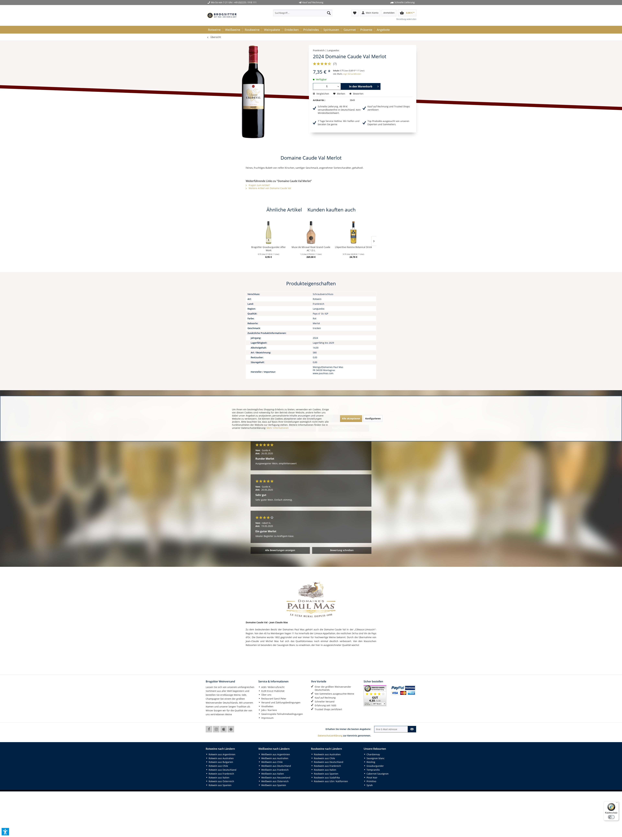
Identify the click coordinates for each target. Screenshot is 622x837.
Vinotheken (267, 706)
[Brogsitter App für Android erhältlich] (231, 729)
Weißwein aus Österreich (275, 781)
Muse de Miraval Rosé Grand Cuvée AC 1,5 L (311, 249)
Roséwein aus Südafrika (326, 777)
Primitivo (371, 781)
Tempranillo (373, 769)
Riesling (370, 762)
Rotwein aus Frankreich (221, 773)
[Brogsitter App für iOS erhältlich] (223, 729)
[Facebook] (209, 729)
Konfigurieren (373, 418)
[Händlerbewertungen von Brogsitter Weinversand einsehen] (376, 695)
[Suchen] (328, 13)
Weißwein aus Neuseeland (275, 777)
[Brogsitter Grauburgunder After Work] (268, 232)
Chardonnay (373, 754)
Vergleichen (322, 93)
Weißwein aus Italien (272, 773)
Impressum (267, 717)
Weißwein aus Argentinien (275, 754)
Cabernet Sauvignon (377, 773)
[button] (5, 831)
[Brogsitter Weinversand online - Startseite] (221, 15)
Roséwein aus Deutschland (328, 762)
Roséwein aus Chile (324, 758)
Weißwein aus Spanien (273, 785)
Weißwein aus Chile (272, 762)
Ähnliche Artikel (284, 209)
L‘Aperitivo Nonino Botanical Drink (353, 247)
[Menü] (617, 803)
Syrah (369, 785)
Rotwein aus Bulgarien (220, 762)
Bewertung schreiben (342, 550)
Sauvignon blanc (375, 758)
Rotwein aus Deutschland (222, 769)
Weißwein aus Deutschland (276, 765)
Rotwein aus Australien (221, 758)
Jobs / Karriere (269, 710)
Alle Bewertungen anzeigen (280, 550)
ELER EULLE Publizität (272, 690)
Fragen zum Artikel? (259, 185)
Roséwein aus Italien (324, 769)
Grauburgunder (375, 765)
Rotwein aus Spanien (219, 785)
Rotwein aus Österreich (221, 781)
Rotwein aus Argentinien (221, 754)
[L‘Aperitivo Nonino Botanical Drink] (353, 232)
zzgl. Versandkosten (352, 73)
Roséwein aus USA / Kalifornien (330, 781)
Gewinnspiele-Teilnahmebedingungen (282, 714)
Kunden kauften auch (331, 209)
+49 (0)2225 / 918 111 (245, 2)
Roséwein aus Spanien (325, 773)
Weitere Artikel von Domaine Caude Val (269, 188)
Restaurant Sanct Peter (273, 698)
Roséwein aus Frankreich (327, 765)
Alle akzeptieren (351, 418)
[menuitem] (302, 13)
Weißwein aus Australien (274, 758)
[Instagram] (216, 729)
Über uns (266, 694)
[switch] (611, 817)
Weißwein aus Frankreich (275, 769)
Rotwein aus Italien (218, 777)
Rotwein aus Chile (218, 765)
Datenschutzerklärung (330, 735)
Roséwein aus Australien (327, 754)
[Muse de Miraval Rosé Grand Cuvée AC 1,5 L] (311, 232)
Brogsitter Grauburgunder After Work (268, 249)
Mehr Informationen (278, 427)
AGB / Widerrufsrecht (272, 687)
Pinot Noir (371, 777)
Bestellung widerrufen (406, 19)
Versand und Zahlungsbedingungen (280, 702)
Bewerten (357, 93)
